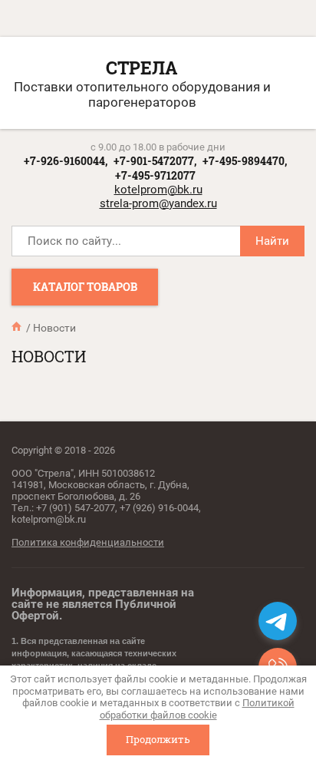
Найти (272, 241)
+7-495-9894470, (244, 161)
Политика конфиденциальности (88, 542)
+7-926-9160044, (65, 161)
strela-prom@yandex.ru (158, 203)
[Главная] (18, 327)
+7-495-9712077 (155, 175)
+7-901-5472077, (155, 161)
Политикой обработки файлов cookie (197, 709)
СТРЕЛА (142, 67)
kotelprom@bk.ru (158, 190)
